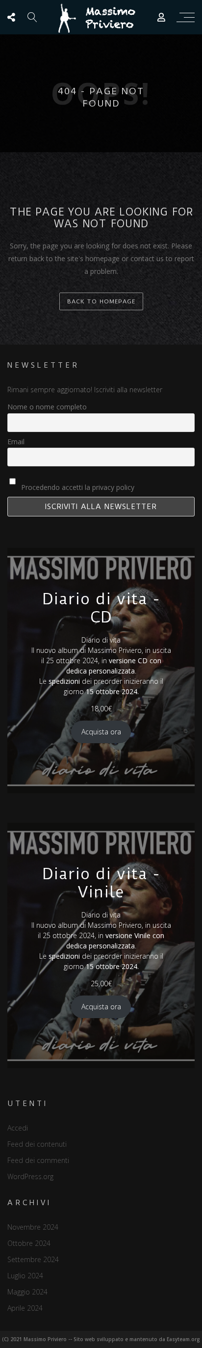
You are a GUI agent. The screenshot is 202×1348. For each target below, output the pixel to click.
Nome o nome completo (47, 406)
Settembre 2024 (33, 1259)
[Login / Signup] (161, 17)
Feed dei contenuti (37, 1144)
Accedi (17, 1127)
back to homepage (101, 301)
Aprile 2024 (25, 1308)
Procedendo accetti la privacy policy (76, 487)
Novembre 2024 (32, 1227)
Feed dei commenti (38, 1160)
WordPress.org (30, 1176)
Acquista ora (101, 731)
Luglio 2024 (25, 1275)
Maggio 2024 (27, 1291)
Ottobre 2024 (28, 1243)
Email (16, 441)
